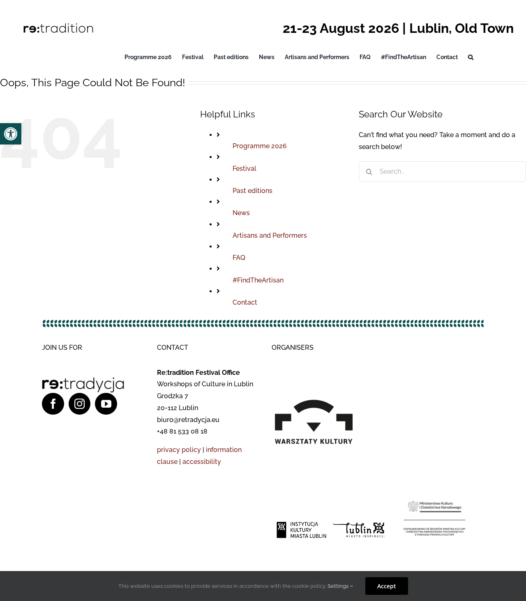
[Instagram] (80, 404)
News (241, 213)
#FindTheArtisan (258, 280)
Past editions (252, 191)
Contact (245, 302)
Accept (386, 586)
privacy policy (179, 450)
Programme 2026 (260, 146)
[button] (470, 57)
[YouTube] (106, 404)
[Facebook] (53, 404)
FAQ (239, 258)
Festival (244, 168)
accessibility (201, 462)
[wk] (320, 363)
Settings (339, 586)
